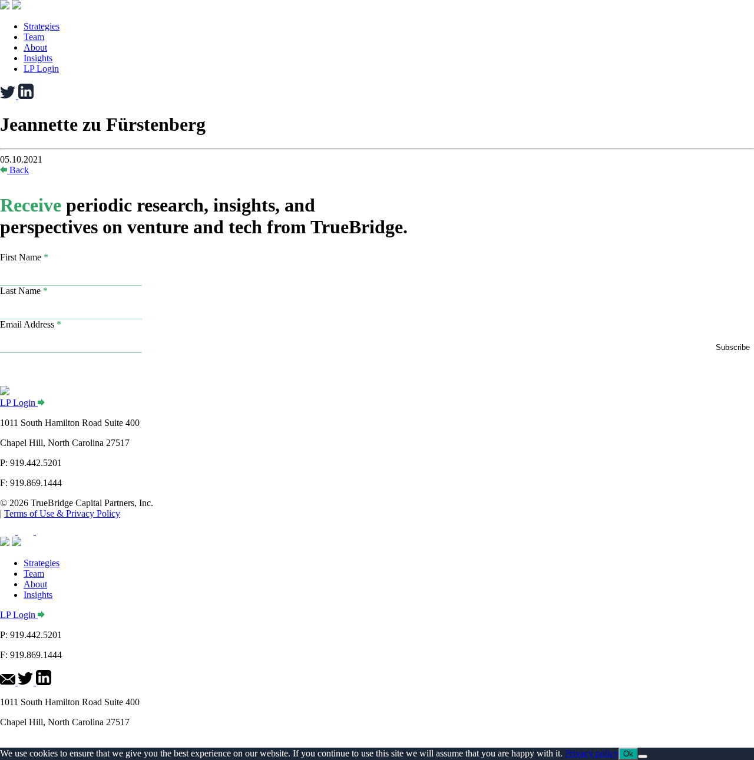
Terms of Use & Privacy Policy (62, 513)
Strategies (41, 26)
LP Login (41, 69)
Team (34, 37)
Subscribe (733, 347)
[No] (642, 756)
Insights (38, 58)
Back (19, 170)
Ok (628, 753)
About (35, 47)
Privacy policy (592, 753)
